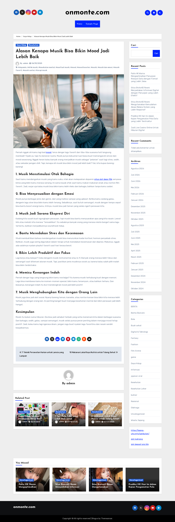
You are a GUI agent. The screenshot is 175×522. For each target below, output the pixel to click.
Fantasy (134, 338)
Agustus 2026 (137, 168)
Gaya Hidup (21, 45)
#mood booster (83, 67)
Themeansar (106, 518)
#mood (73, 67)
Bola (133, 319)
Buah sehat (136, 325)
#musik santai (29, 70)
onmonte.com (87, 12)
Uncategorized (138, 414)
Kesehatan (33, 45)
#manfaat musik (63, 67)
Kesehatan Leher (138, 389)
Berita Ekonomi (138, 313)
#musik (94, 67)
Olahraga (135, 408)
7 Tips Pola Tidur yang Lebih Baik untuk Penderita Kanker (66, 418)
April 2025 (135, 251)
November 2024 (138, 282)
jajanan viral (136, 376)
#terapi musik (41, 70)
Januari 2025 (137, 270)
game (133, 357)
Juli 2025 (135, 232)
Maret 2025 (136, 257)
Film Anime (136, 351)
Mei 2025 (135, 244)
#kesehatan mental (46, 67)
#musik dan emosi (105, 67)
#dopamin (22, 67)
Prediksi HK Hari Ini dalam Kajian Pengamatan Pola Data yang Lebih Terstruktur (144, 118)
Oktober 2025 (137, 219)
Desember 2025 (138, 206)
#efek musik (32, 67)
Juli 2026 (135, 175)
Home (79, 24)
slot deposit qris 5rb (140, 444)
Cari (133, 45)
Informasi (135, 370)
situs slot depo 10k (103, 179)
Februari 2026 (137, 194)
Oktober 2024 (137, 288)
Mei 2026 (135, 187)
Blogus (95, 518)
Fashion (134, 344)
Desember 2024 (138, 276)
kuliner (134, 395)
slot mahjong (137, 439)
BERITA (134, 306)
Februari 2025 (137, 263)
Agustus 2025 (137, 225)
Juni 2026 (135, 181)
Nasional (135, 401)
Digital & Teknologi (139, 332)
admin (25, 63)
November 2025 (138, 213)
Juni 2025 (135, 238)
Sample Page (92, 24)
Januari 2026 (137, 200)
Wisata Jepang (138, 420)
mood (48, 152)
